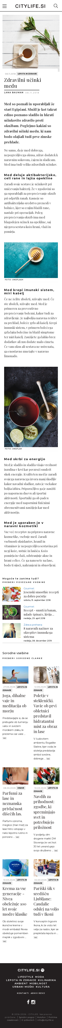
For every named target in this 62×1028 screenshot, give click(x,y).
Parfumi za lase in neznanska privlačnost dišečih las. (12, 803)
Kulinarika (47, 980)
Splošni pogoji (27, 1017)
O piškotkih (28, 1020)
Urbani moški (23, 986)
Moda (39, 976)
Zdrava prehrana (33, 624)
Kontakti (23, 993)
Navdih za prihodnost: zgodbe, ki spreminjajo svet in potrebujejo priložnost (44, 812)
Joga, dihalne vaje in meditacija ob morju (14, 703)
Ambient (21, 983)
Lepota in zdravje (27, 74)
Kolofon (41, 1017)
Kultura (43, 986)
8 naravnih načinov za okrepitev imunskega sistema (38, 632)
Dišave (21, 788)
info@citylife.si (45, 1020)
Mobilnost (38, 983)
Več (4, 738)
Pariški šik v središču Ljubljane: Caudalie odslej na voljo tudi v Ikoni (46, 901)
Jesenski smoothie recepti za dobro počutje (41, 594)
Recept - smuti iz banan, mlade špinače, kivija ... (40, 612)
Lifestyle (26, 976)
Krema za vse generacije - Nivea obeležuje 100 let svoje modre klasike (14, 901)
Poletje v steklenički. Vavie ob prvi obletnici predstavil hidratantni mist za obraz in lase (45, 713)
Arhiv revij (38, 993)
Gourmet (29, 588)
